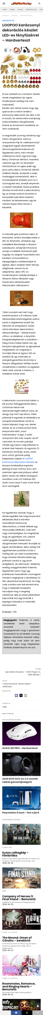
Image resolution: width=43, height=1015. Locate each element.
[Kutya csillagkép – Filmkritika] (21, 834)
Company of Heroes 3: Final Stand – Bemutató (19, 897)
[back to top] (38, 1006)
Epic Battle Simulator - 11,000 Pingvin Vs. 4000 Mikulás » (23, 673)
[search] (39, 3)
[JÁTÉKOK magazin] (21, 3)
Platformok (30, 9)
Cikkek (12, 9)
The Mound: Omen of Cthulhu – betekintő (17, 939)
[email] (37, 1012)
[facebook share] (16, 695)
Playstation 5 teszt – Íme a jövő (20, 812)
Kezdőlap (5, 15)
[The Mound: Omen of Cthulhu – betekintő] (21, 919)
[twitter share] (20, 695)
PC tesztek (12, 932)
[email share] (25, 695)
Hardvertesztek (26, 15)
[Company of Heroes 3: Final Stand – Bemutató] (21, 877)
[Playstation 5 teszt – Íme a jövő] (21, 798)
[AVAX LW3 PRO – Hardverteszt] (21, 733)
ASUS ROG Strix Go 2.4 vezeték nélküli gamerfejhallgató (20, 780)
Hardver (14, 15)
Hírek (5, 9)
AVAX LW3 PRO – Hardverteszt (20, 748)
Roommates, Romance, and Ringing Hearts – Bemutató (19, 986)
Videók (20, 9)
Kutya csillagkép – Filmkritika (15, 854)
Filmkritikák (7, 847)
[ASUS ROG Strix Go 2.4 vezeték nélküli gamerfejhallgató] (21, 764)
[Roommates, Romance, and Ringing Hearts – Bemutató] (21, 965)
